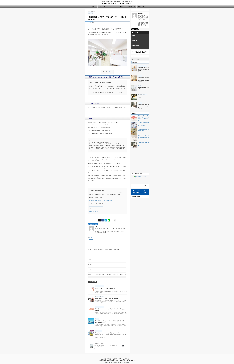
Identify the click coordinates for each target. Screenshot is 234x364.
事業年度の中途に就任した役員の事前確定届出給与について (143, 137)
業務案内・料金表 (141, 6)
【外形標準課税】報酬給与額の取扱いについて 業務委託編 (143, 106)
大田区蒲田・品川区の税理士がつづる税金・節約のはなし (117, 3)
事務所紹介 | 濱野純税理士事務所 (96, 206)
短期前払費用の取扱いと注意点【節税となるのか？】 (106, 298)
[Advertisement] (140, 217)
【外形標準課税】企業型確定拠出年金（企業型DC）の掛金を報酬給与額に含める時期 (143, 79)
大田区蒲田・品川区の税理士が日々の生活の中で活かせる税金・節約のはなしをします (117, 358)
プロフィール (102, 6)
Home (93, 6)
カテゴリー (112, 6)
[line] (109, 220)
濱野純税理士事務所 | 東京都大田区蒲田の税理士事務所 (100, 200)
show (110, 71)
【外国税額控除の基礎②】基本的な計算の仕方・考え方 (107, 333)
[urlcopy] (115, 220)
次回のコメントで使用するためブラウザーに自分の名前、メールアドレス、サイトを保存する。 (107, 274)
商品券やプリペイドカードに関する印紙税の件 (105, 288)
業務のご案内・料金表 (93, 211)
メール (90, 264)
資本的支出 (91, 239)
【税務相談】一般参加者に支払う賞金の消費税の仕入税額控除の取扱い (143, 69)
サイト (89, 269)
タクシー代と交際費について (143, 96)
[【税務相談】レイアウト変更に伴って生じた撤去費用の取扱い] (106, 220)
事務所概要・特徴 (131, 6)
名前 (89, 259)
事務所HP (122, 6)
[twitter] (99, 220)
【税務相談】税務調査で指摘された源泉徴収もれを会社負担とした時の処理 (143, 124)
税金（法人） (91, 237)
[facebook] (102, 220)
